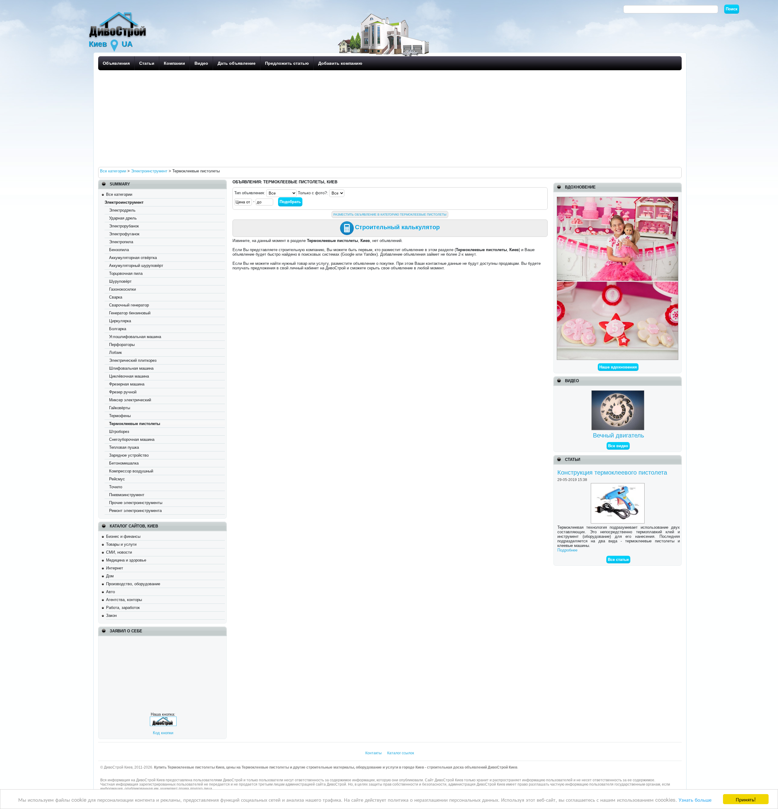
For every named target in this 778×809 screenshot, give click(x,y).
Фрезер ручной (122, 392)
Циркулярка (120, 321)
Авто (110, 591)
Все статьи (618, 559)
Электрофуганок (124, 234)
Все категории (119, 194)
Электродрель (122, 210)
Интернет (114, 568)
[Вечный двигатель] (618, 392)
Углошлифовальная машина (135, 336)
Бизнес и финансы (123, 536)
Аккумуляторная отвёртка (133, 257)
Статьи (146, 63)
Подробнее (567, 550)
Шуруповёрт (120, 281)
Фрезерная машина (126, 384)
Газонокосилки (122, 289)
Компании (174, 63)
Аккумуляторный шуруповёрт (136, 265)
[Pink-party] (617, 199)
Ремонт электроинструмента (135, 510)
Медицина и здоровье (126, 560)
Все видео (618, 446)
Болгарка (117, 329)
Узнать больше (695, 799)
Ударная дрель (123, 218)
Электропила (121, 242)
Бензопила (119, 249)
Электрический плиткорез (133, 360)
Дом (110, 576)
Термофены (120, 415)
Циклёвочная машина (129, 376)
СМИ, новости (119, 552)
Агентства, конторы (124, 599)
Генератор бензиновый (129, 313)
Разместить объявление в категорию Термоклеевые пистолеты (389, 214)
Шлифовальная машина (131, 368)
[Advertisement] (280, 118)
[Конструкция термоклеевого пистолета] (618, 485)
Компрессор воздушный (131, 471)
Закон (111, 615)
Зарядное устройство (129, 455)
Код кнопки (163, 733)
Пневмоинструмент (126, 495)
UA (127, 44)
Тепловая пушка (124, 447)
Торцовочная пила (126, 273)
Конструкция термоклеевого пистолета (612, 472)
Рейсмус (117, 479)
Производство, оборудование (133, 584)
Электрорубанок (124, 226)
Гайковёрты (119, 408)
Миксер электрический (130, 400)
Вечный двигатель (618, 435)
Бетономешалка (124, 463)
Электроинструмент (124, 202)
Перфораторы (122, 344)
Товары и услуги (121, 544)
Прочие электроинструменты (135, 502)
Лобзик (115, 352)
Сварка (115, 297)
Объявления (116, 63)
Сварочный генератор (129, 305)
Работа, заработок (123, 607)
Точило (115, 487)
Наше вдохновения (618, 367)
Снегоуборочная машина (131, 439)
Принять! (746, 799)
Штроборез (119, 431)
